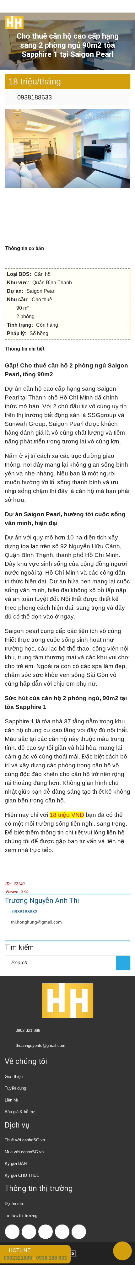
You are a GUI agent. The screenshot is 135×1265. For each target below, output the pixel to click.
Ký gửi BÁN (16, 1163)
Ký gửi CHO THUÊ (22, 1175)
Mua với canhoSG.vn (24, 1152)
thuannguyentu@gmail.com (40, 1045)
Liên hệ (11, 1100)
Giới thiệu (14, 1076)
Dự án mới (14, 1203)
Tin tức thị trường (21, 1215)
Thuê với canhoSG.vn (25, 1140)
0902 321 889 (28, 1030)
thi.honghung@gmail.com (36, 922)
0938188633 (33, 97)
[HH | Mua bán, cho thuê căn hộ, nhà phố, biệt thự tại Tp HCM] (12, 20)
